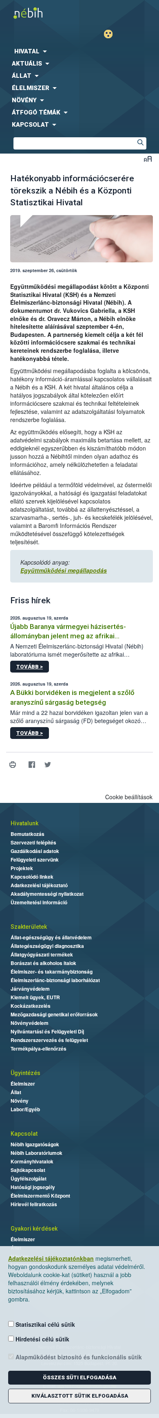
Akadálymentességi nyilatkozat (47, 893)
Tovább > (29, 667)
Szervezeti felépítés (33, 842)
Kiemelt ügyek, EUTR (35, 997)
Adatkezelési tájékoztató (39, 885)
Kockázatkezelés (31, 1005)
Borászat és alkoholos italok (43, 963)
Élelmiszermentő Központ (40, 1195)
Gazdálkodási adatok (35, 851)
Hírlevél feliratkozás (34, 1204)
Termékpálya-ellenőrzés (38, 1048)
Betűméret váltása (148, 159)
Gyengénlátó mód (111, 34)
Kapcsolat (24, 1133)
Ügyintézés (25, 1073)
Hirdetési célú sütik (41, 1339)
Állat (16, 1092)
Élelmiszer (23, 1083)
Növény (20, 1100)
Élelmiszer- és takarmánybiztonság (52, 971)
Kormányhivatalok (32, 1161)
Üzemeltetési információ (39, 902)
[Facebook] (31, 764)
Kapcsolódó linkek (32, 876)
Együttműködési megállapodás (63, 570)
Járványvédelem (30, 988)
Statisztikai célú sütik (44, 1324)
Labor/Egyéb (25, 1109)
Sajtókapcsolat (28, 1170)
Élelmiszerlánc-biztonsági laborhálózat (55, 980)
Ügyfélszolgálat (28, 1178)
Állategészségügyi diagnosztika (47, 946)
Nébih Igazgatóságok (35, 1144)
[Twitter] (47, 764)
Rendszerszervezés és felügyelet (49, 1040)
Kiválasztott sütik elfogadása (79, 1396)
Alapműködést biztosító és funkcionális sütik (78, 1357)
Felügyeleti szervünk (35, 859)
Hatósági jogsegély (33, 1187)
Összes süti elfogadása (79, 1377)
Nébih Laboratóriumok (36, 1152)
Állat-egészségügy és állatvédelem (51, 937)
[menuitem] (79, 51)
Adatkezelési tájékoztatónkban (51, 1258)
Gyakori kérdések (34, 1228)
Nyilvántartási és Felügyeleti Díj (47, 1031)
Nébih (39, 13)
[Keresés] (140, 143)
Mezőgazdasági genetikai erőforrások (54, 1014)
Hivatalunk (24, 823)
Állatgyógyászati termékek (42, 954)
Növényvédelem (30, 1023)
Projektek (22, 868)
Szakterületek (29, 926)
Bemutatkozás (27, 834)
